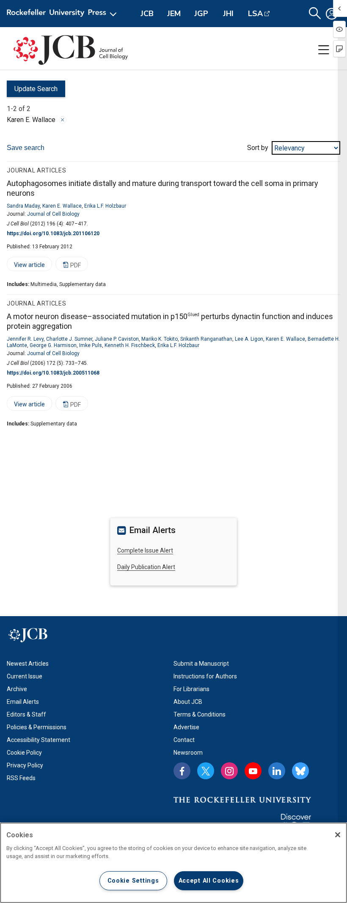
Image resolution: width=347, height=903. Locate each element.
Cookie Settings (133, 880)
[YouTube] (253, 770)
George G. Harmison (53, 345)
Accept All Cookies (209, 880)
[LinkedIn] (276, 770)
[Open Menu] (63, 13)
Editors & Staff (26, 714)
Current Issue (24, 676)
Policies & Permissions (36, 727)
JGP (201, 13)
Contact (184, 739)
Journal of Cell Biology (53, 214)
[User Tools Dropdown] (331, 13)
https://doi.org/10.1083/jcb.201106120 (53, 233)
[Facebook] (182, 770)
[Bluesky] (300, 770)
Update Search (32, 91)
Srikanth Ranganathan (206, 339)
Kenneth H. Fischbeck (130, 345)
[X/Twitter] (205, 770)
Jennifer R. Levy (25, 339)
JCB (147, 13)
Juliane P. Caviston (117, 339)
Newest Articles (28, 663)
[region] (173, 862)
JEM (174, 13)
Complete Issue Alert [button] (145, 550)
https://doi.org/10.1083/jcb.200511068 (53, 373)
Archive (17, 689)
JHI (228, 13)
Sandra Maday (23, 206)
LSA (255, 13)
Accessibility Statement (38, 739)
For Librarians (191, 689)
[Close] (62, 120)
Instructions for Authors (205, 676)
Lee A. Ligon (249, 339)
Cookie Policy (24, 752)
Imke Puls (90, 345)
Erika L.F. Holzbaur (105, 206)
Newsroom (188, 752)
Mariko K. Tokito (159, 339)
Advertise (186, 727)
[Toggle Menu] (323, 50)
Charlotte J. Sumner (69, 339)
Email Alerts (23, 701)
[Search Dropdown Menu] (315, 13)
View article (26, 266)
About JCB (188, 701)
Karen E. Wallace (62, 206)
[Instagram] (229, 770)
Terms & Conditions (200, 714)
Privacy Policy (25, 765)
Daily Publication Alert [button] (146, 567)
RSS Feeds (21, 778)
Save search (25, 147)
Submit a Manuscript (201, 663)
